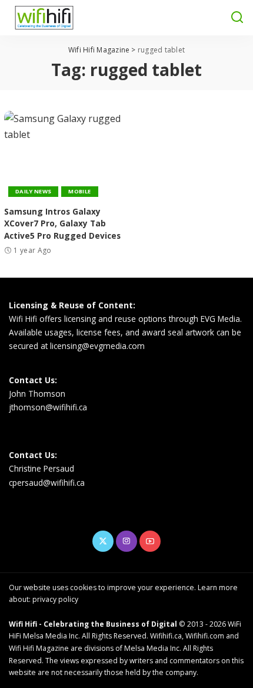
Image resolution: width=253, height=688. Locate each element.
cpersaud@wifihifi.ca (47, 482)
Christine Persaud (41, 468)
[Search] (237, 17)
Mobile (79, 191)
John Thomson (37, 393)
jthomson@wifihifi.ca (48, 407)
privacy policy (55, 599)
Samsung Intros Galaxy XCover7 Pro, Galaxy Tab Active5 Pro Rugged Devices (62, 223)
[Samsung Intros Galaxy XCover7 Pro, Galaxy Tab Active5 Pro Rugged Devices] (63, 155)
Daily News (33, 191)
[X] (103, 541)
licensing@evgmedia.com (97, 345)
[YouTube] (150, 541)
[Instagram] (126, 541)
